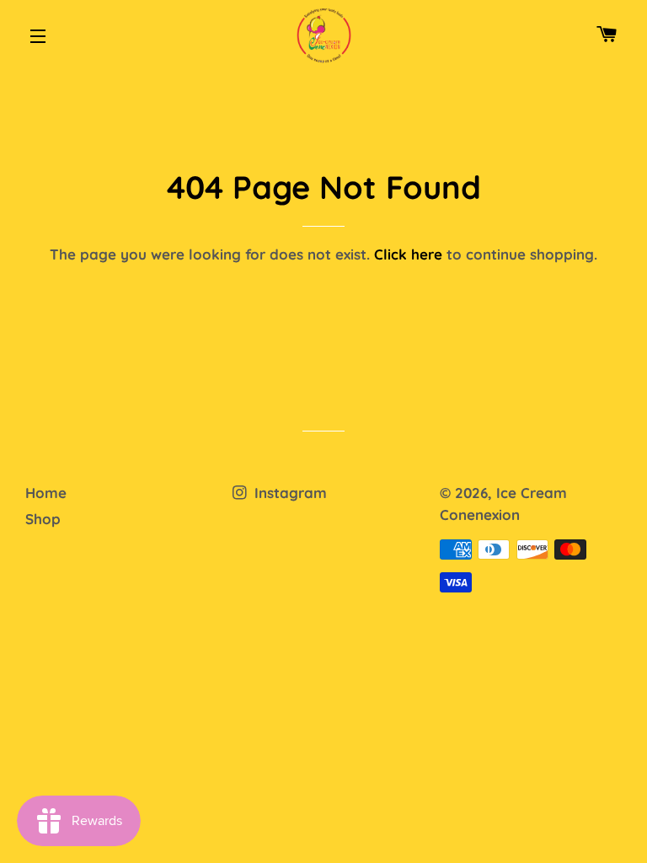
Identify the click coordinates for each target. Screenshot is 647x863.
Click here (408, 254)
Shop (43, 519)
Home (46, 492)
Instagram (288, 492)
